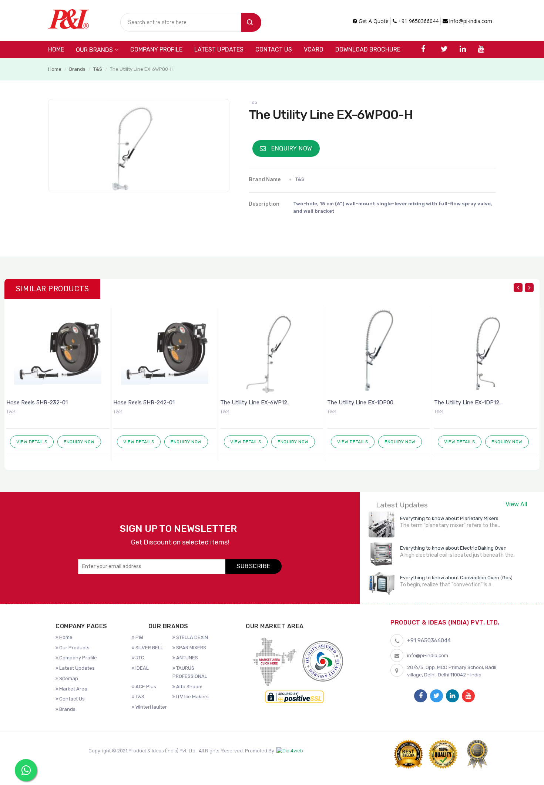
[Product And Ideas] (68, 18)
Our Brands (94, 49)
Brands (77, 69)
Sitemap (68, 678)
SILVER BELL (148, 647)
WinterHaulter (150, 707)
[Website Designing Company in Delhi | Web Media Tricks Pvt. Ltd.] (289, 751)
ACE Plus (145, 686)
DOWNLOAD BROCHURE (367, 49)
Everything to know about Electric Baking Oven (453, 548)
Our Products (74, 647)
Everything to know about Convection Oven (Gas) (456, 577)
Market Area (72, 689)
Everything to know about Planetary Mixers (449, 518)
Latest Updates (219, 49)
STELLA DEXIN (191, 637)
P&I (138, 637)
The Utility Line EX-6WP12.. (254, 402)
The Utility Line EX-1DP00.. (361, 402)
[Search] (251, 22)
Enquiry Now (291, 148)
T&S (97, 69)
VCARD (313, 49)
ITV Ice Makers (192, 696)
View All (516, 504)
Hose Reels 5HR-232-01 (37, 402)
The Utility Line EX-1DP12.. (467, 402)
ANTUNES (186, 657)
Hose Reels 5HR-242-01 (144, 402)
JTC (139, 657)
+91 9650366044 (418, 20)
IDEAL (141, 668)
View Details (31, 441)
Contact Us (273, 49)
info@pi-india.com (470, 20)
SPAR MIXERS (190, 647)
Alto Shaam (188, 686)
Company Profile (156, 49)
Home (56, 49)
